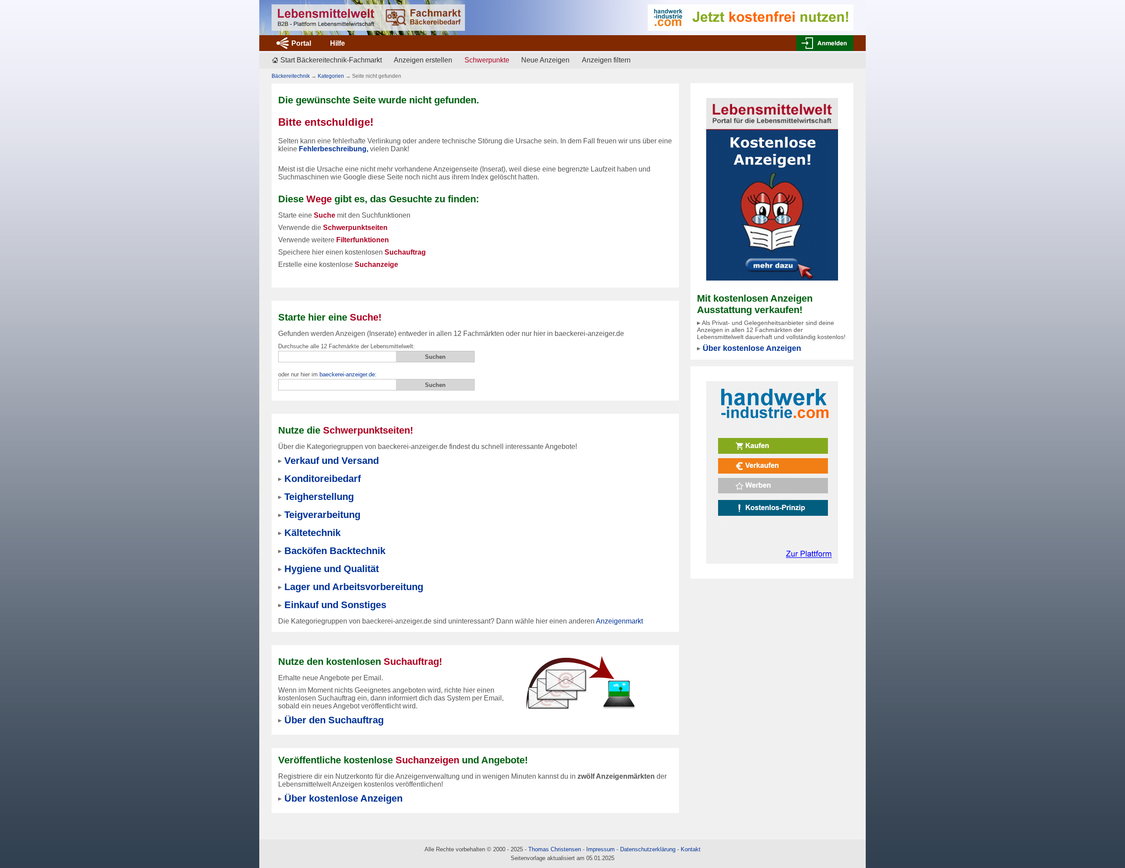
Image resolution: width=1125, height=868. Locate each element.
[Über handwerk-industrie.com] (750, 17)
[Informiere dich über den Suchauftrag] (580, 682)
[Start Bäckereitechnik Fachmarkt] (368, 17)
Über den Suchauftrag (334, 720)
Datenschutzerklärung (647, 849)
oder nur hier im (327, 374)
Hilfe (337, 43)
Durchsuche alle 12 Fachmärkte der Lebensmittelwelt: (346, 346)
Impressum (600, 849)
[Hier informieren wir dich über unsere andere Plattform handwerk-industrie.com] (772, 472)
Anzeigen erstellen (423, 60)
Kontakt (690, 849)
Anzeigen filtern (606, 60)
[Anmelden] (824, 43)
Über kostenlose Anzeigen (752, 348)
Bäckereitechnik (291, 76)
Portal (301, 43)
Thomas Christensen (554, 849)
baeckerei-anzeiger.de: (348, 374)
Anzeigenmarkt (619, 621)
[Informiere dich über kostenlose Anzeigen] (772, 189)
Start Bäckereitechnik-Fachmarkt (331, 60)
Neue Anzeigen (545, 60)
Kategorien (331, 76)
